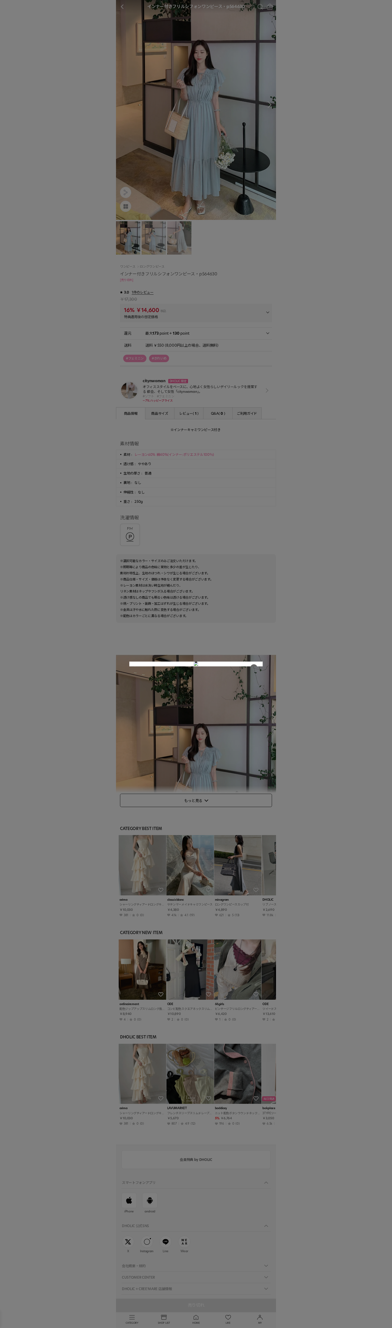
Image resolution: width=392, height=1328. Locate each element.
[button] (196, 662)
